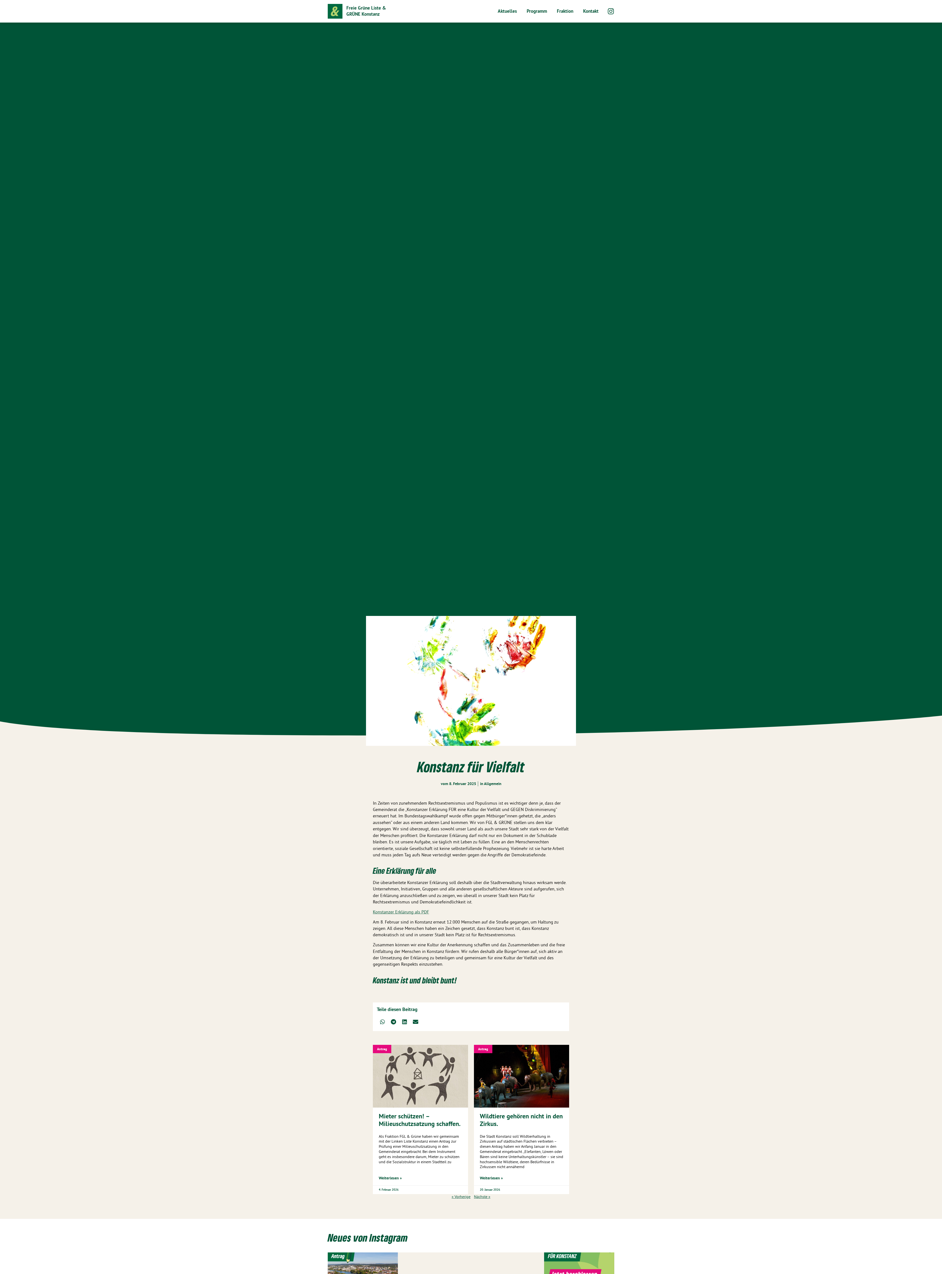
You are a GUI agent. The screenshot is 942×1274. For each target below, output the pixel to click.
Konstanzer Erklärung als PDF (401, 912)
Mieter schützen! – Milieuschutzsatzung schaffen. (419, 1120)
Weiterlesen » (390, 1178)
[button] (382, 1021)
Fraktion (565, 11)
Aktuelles (507, 11)
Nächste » (482, 1196)
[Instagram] (610, 11)
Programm (537, 11)
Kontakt (591, 11)
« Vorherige (461, 1196)
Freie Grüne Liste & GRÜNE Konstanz (366, 11)
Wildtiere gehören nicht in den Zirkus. (521, 1120)
